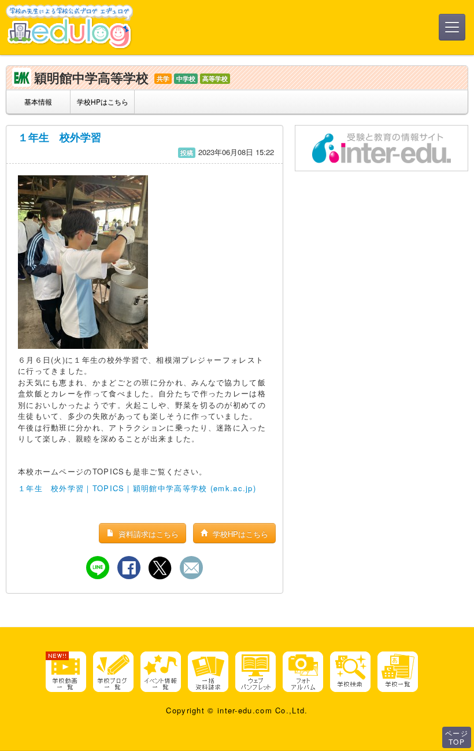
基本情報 (38, 101)
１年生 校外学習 (59, 137)
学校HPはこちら (102, 101)
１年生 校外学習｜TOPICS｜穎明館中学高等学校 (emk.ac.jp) (137, 488)
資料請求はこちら (147, 533)
